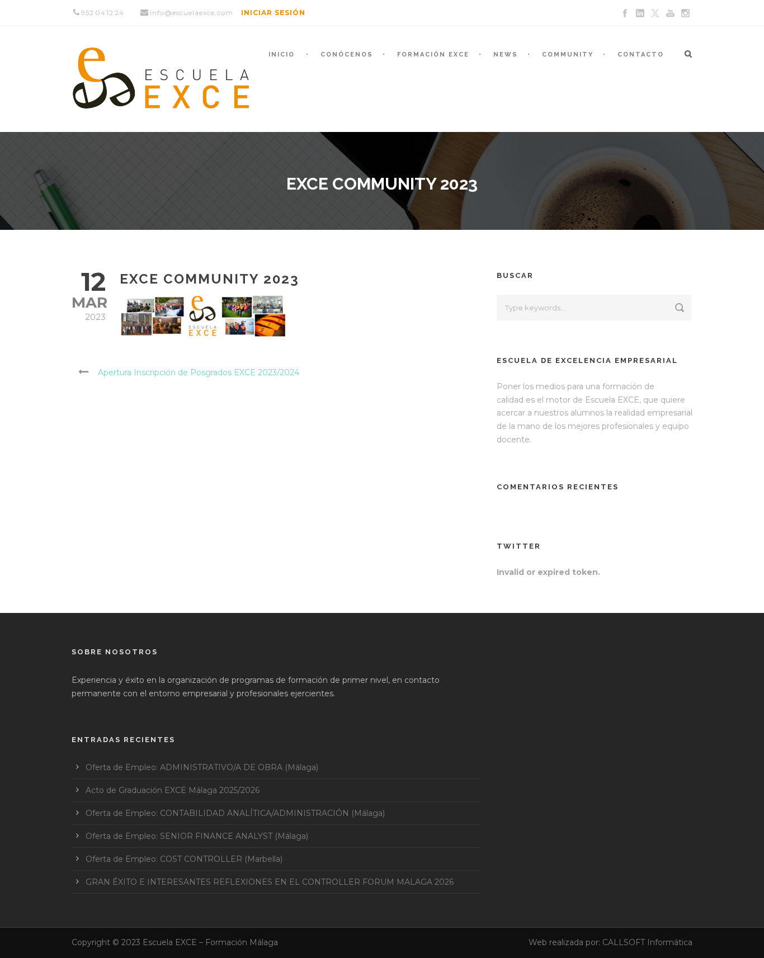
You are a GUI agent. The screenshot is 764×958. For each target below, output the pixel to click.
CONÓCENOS (346, 54)
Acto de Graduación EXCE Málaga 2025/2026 (173, 790)
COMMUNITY (567, 54)
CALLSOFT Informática (647, 942)
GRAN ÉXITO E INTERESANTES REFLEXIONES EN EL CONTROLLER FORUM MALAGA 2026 (270, 882)
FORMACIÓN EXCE (433, 54)
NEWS (505, 54)
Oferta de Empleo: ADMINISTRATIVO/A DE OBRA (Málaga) (202, 767)
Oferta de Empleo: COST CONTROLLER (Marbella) (184, 859)
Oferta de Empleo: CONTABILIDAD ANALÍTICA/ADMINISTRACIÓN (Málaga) (235, 813)
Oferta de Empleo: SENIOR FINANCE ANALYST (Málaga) (197, 836)
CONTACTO (640, 54)
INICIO (281, 54)
